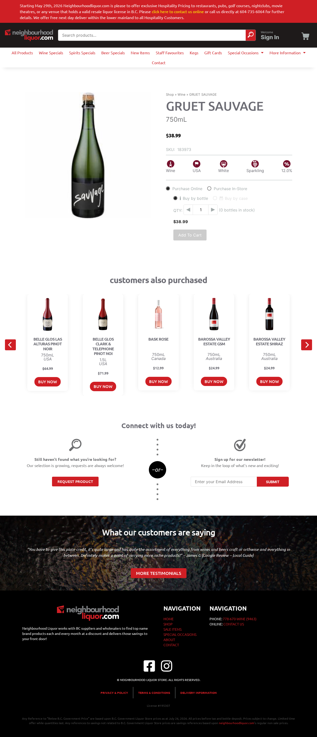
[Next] (306, 344)
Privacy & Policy (114, 693)
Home (168, 619)
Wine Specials (51, 52)
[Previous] (10, 344)
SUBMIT (272, 482)
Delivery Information (198, 693)
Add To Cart (190, 235)
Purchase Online (187, 188)
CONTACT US (233, 624)
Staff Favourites (170, 52)
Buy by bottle (195, 198)
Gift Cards (213, 52)
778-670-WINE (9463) (240, 619)
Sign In (270, 37)
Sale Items (172, 629)
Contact (158, 62)
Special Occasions (243, 52)
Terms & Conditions (154, 693)
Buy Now (47, 381)
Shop (170, 94)
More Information (285, 52)
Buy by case (236, 198)
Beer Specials (113, 52)
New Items (140, 52)
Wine (181, 94)
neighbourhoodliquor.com (236, 723)
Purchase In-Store (230, 188)
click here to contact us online (178, 11)
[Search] (251, 35)
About (169, 639)
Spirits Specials (82, 52)
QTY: (177, 210)
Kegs (194, 52)
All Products (22, 52)
